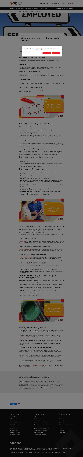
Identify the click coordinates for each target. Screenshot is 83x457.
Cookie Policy (43, 49)
